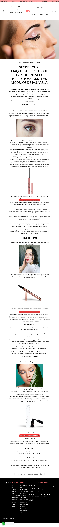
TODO (13, 505)
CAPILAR (14, 489)
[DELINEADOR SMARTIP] (29, 436)
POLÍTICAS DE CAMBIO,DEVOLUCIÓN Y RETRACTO (26, 501)
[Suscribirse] (55, 486)
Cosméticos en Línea (10, 518)
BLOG (13, 506)
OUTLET (14, 487)
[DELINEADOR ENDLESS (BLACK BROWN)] (29, 201)
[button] (3, 11)
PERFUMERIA (15, 497)
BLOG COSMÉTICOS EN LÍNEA (31, 62)
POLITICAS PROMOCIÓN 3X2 (23, 510)
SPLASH (14, 503)
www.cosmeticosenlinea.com (36, 198)
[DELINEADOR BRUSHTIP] (29, 312)
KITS (13, 485)
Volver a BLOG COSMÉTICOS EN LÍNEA (30, 474)
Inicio (20, 62)
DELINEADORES (16, 495)
